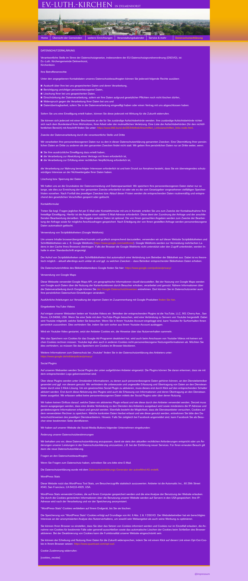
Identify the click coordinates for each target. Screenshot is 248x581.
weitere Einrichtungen (100, 37)
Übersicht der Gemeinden (67, 37)
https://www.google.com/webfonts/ (113, 243)
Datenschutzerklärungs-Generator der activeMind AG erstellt (123, 469)
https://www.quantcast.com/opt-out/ (94, 543)
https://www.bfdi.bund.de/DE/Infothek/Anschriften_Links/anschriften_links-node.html (145, 127)
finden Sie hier (166, 299)
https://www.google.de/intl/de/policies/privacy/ (66, 356)
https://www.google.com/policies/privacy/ (148, 267)
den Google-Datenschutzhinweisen (117, 289)
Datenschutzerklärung (189, 37)
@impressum (202, 573)
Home (44, 37)
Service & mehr (157, 37)
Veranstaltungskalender (130, 37)
